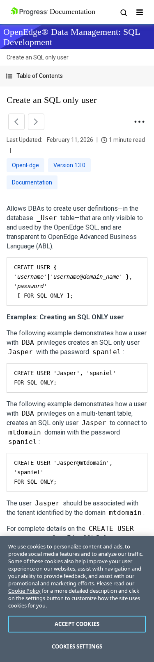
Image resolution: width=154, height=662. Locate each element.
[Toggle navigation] (139, 12)
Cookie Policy (24, 590)
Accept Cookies (77, 624)
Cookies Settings (77, 646)
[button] (77, 76)
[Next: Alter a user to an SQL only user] (36, 121)
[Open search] (123, 12)
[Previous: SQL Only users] (16, 121)
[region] (77, 599)
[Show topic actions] (139, 122)
